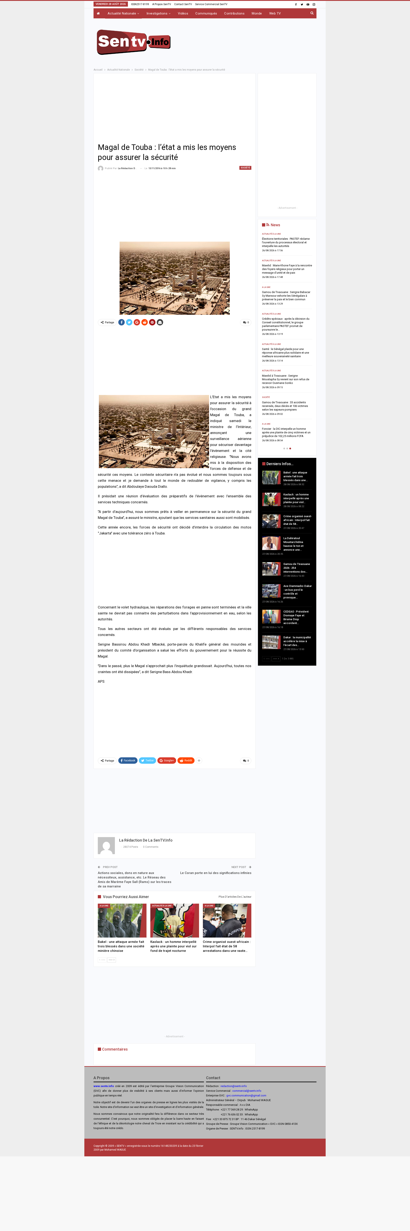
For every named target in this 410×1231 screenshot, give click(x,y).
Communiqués (206, 13)
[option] (287, 335)
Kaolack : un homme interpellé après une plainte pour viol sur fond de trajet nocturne (287, 269)
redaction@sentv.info (234, 1086)
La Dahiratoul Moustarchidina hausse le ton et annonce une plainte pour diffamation (286, 322)
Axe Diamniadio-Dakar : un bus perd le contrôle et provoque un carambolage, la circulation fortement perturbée (287, 375)
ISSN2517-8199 (140, 4)
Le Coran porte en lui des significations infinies (215, 873)
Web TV (275, 13)
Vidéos (183, 13)
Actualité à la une (161, 906)
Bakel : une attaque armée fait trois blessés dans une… (295, 476)
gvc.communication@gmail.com (246, 1095)
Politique (267, 394)
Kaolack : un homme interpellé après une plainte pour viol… (296, 498)
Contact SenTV (183, 4)
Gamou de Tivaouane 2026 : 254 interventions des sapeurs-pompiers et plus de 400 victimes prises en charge (286, 349)
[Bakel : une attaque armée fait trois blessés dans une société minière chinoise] (122, 921)
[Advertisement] (248, 41)
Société (245, 168)
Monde (257, 13)
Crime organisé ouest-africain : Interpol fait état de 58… (297, 520)
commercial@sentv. (244, 1090)
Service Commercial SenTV (211, 4)
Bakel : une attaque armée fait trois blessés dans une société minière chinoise (283, 242)
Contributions (234, 13)
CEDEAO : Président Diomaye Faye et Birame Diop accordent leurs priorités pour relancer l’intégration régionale (285, 402)
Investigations (156, 13)
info (258, 1090)
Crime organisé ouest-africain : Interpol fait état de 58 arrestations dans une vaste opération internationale (286, 295)
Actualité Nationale (122, 13)
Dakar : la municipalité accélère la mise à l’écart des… (297, 641)
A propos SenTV (161, 4)
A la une (104, 906)
